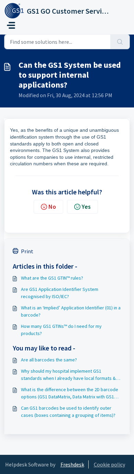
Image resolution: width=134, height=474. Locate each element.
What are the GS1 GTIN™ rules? (52, 278)
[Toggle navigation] (11, 25)
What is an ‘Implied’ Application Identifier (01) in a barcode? (71, 311)
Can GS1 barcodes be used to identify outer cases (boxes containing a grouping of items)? (68, 411)
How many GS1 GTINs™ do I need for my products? (61, 329)
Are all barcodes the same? (49, 360)
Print (27, 251)
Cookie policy (109, 464)
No (52, 206)
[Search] (120, 41)
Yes (86, 206)
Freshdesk (72, 464)
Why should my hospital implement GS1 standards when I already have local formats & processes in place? (68, 375)
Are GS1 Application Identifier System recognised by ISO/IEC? (59, 292)
